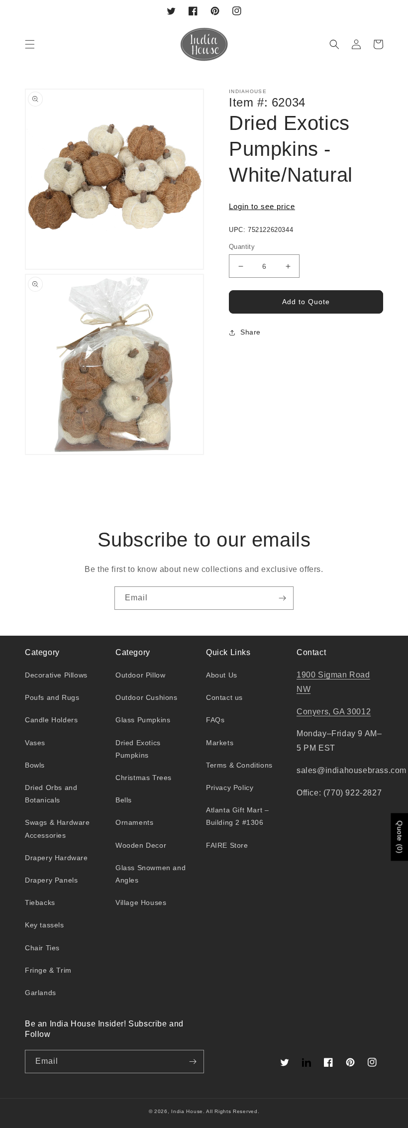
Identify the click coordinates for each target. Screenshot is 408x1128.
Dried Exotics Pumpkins (138, 749)
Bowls (35, 765)
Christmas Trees (143, 778)
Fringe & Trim (48, 970)
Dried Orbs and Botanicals (51, 794)
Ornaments (134, 822)
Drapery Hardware (56, 858)
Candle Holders (51, 720)
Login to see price (262, 206)
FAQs (215, 720)
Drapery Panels (51, 880)
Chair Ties (42, 948)
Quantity (242, 246)
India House (187, 1111)
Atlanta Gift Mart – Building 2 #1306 (237, 816)
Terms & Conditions (239, 765)
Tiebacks (40, 902)
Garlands (40, 993)
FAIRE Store (227, 845)
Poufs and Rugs (52, 697)
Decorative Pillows (56, 675)
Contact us (224, 697)
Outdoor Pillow (140, 675)
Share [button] (250, 332)
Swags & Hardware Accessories (57, 828)
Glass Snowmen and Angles (150, 874)
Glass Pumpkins (142, 720)
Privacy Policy (229, 787)
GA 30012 (352, 711)
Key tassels (44, 925)
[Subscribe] (282, 598)
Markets (219, 743)
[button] (30, 44)
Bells (123, 800)
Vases (35, 743)
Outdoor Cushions (146, 697)
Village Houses (140, 902)
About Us (221, 675)
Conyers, (315, 711)
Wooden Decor (140, 845)
